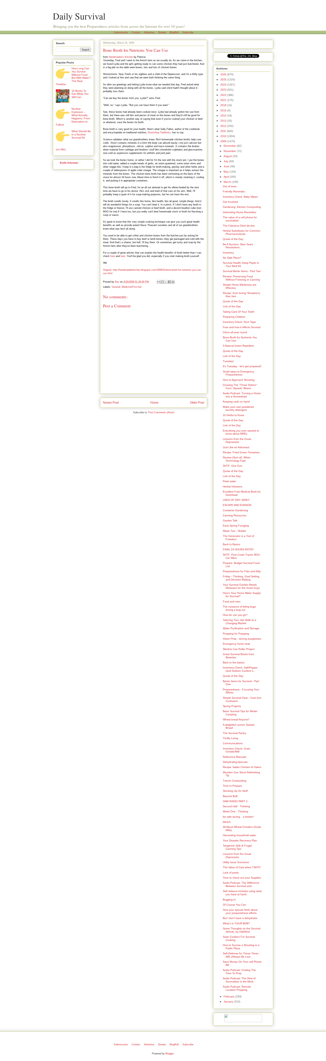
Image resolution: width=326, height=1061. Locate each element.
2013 (223, 120)
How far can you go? (235, 614)
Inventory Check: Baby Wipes (240, 196)
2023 (223, 89)
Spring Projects (232, 706)
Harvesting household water (239, 835)
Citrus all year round (235, 332)
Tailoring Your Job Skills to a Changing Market (239, 621)
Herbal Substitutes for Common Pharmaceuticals (241, 232)
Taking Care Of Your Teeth (238, 311)
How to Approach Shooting (238, 379)
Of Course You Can (234, 904)
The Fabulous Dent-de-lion (239, 225)
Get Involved (230, 201)
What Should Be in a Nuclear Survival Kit (81, 134)
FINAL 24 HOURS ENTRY (238, 549)
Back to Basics (231, 544)
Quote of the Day (233, 239)
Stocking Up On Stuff (235, 790)
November (230, 151)
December (230, 145)
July (226, 161)
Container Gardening (235, 510)
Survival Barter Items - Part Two (242, 271)
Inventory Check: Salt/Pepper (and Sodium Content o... (240, 669)
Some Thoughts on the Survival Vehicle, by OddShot (241, 930)
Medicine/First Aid (131, 286)
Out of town (230, 186)
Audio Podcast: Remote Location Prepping (237, 988)
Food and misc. (232, 601)
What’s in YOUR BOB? (236, 923)
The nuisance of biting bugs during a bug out (239, 608)
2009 (223, 141)
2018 (223, 105)
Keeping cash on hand (236, 401)
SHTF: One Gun (232, 465)
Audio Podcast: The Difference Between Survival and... (241, 884)
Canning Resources (234, 515)
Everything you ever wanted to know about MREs (241, 432)
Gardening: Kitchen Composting (242, 206)
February (229, 996)
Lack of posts (231, 872)
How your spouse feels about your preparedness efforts (240, 911)
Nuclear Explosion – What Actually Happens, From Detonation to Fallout (73, 116)
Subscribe (187, 32)
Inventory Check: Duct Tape (239, 321)
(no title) (61, 149)
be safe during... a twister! (238, 816)
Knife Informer (69, 162)
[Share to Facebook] (169, 282)
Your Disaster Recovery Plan (240, 840)
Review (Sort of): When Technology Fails (237, 459)
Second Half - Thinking (236, 806)
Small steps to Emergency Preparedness (238, 373)
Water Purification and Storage (241, 628)
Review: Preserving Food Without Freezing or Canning (241, 278)
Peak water (229, 481)
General (116, 286)
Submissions (121, 32)
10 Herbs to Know (233, 415)
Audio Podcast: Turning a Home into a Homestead (242, 395)
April (227, 176)
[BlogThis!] (162, 282)
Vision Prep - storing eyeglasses (242, 638)
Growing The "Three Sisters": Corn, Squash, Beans (240, 386)
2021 (223, 100)
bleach (227, 821)
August (228, 156)
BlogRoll (174, 32)
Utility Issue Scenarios (236, 862)
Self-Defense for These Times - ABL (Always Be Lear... (241, 955)
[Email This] (159, 282)
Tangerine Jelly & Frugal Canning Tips (237, 847)
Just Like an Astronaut (236, 447)
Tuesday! (228, 361)
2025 (223, 79)
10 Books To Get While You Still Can (80, 94)
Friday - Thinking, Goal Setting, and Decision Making (241, 578)
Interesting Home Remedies (239, 212)
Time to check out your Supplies (242, 877)
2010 (223, 136)
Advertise (149, 32)
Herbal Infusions (232, 486)
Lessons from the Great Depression (237, 440)
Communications (233, 743)
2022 (223, 94)
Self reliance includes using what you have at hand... (242, 893)
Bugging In (229, 899)
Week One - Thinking (235, 811)
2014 (223, 115)
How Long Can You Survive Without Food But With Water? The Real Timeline (73, 76)
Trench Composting (234, 780)
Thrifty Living (230, 738)
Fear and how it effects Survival (241, 327)
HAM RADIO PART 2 (235, 801)
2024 (223, 84)
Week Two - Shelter (234, 530)
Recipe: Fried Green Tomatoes (241, 452)
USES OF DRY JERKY (236, 499)
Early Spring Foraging (236, 525)
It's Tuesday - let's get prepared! (242, 366)
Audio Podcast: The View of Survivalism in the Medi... (239, 980)
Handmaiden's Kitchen (121, 57)
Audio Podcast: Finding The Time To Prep (239, 971)
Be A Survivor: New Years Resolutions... (238, 246)
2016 (223, 110)
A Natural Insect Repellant (238, 345)
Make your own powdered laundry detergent (238, 408)
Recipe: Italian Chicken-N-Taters (242, 767)
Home (154, 402)
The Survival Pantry (234, 733)
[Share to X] (166, 282)
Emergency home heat (236, 643)
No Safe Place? (232, 257)
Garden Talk (230, 520)
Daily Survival (79, 16)
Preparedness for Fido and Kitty (242, 571)
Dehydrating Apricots (235, 761)
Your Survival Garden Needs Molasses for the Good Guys (241, 586)
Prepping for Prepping (236, 633)
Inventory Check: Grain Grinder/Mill (236, 750)
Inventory (228, 252)
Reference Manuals (234, 756)
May (226, 171)
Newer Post (111, 402)
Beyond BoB (230, 796)
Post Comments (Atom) (161, 412)
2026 (223, 74)
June (227, 166)
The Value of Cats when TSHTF (242, 867)
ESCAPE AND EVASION (237, 505)
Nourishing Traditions (159, 132)
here (112, 256)
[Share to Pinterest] (173, 282)
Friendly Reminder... (235, 191)
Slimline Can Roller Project (238, 649)
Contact (136, 32)
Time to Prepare (232, 785)
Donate (162, 32)
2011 (223, 131)
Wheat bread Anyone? (236, 719)
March (228, 181)
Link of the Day (232, 306)
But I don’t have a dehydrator (240, 918)
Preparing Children (234, 316)
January (229, 1001)
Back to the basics (233, 662)
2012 (223, 125)
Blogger (169, 1053)
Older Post (197, 402)
